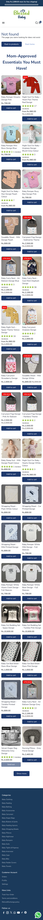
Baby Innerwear (7, 851)
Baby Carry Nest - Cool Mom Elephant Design (30, 281)
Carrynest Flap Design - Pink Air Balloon (11, 415)
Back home (30, 44)
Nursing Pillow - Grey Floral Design (31, 749)
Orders (4, 877)
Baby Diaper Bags (8, 818)
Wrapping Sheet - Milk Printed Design (9, 545)
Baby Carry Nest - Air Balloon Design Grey (31, 703)
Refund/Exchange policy (10, 902)
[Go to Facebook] (3, 913)
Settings (5, 884)
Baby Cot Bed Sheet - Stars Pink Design (31, 665)
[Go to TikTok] (22, 913)
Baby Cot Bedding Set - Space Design (10, 626)
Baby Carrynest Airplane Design (29, 328)
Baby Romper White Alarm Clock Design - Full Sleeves (10, 587)
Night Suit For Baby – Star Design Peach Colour (10, 194)
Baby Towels (6, 866)
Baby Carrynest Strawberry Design (9, 377)
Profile (4, 880)
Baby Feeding (7, 803)
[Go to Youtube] (18, 913)
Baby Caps (6, 855)
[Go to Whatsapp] (14, 913)
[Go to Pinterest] (25, 913)
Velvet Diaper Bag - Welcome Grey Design (9, 751)
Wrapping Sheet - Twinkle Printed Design (9, 704)
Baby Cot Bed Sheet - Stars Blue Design (10, 665)
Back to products (11, 44)
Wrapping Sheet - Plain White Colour (9, 507)
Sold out (11, 764)
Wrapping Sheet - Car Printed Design (31, 507)
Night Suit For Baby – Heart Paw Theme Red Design (31, 100)
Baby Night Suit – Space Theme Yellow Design (10, 330)
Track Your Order (8, 894)
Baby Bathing (7, 807)
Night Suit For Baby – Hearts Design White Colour (31, 463)
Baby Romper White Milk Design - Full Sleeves (31, 547)
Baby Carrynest (7, 814)
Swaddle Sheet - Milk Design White (31, 377)
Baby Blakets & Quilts (10, 822)
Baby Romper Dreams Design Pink (10, 98)
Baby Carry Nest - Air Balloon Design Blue (10, 279)
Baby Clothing (7, 799)
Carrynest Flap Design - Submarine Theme (31, 238)
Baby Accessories (8, 810)
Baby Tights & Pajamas (10, 848)
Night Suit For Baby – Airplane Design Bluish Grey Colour (31, 148)
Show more (22, 773)
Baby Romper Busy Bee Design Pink (30, 192)
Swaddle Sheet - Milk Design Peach (10, 238)
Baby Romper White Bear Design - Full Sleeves (31, 587)
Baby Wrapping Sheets (10, 829)
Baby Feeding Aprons (10, 825)
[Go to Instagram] (7, 913)
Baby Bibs (5, 859)
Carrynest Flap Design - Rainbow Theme (31, 415)
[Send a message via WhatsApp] (38, 915)
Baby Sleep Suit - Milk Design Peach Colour (11, 461)
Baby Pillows (6, 833)
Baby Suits (6, 844)
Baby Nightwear (8, 836)
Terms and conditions (10, 898)
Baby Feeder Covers (9, 862)
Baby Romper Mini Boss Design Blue (9, 147)
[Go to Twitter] (11, 913)
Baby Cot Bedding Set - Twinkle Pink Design (31, 626)
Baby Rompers (7, 840)
